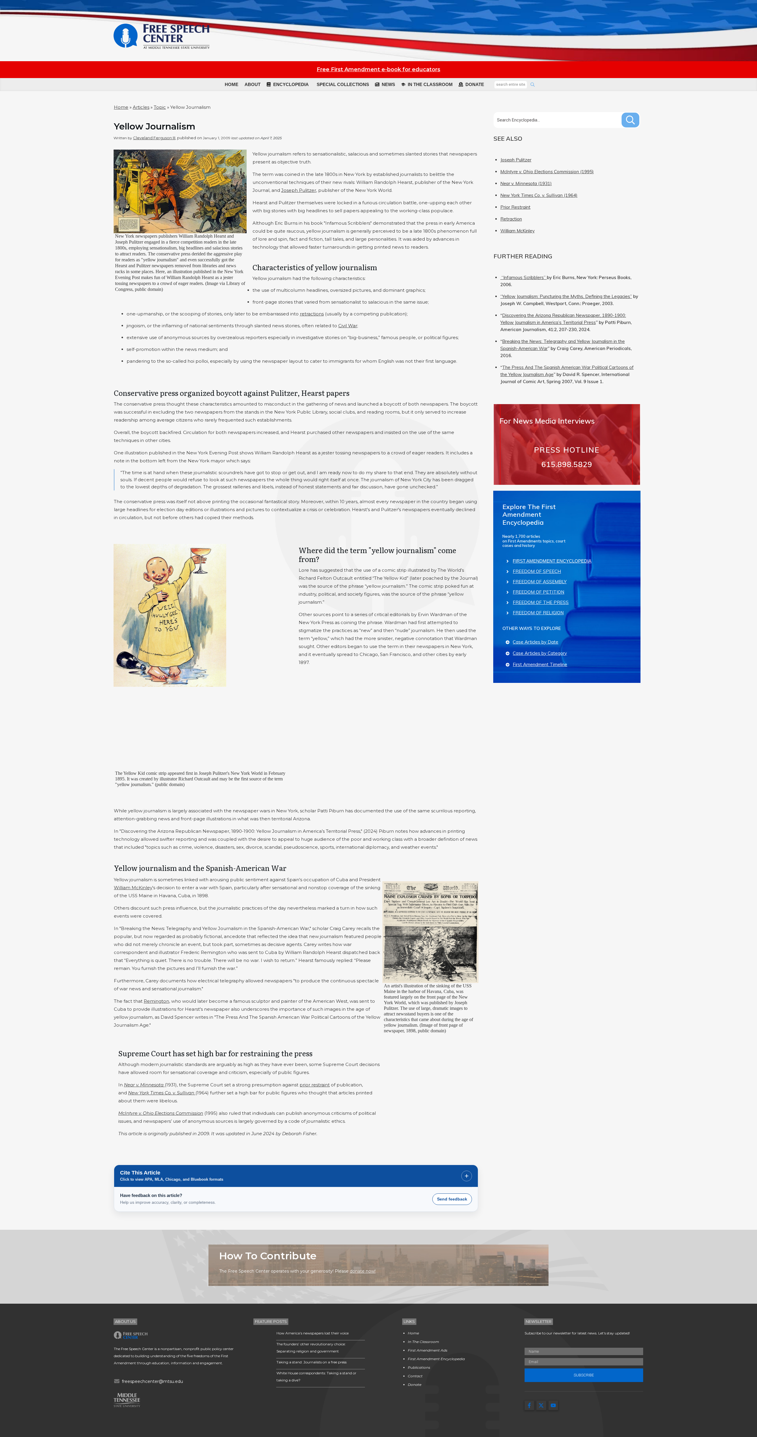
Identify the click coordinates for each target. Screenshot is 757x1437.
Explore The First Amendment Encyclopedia (529, 514)
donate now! (363, 1271)
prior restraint (315, 1085)
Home (121, 107)
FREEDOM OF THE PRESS (541, 602)
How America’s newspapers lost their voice (312, 1333)
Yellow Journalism (154, 126)
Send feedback (452, 1199)
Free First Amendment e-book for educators (378, 69)
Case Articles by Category (540, 653)
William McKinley (133, 887)
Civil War (347, 325)
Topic (160, 107)
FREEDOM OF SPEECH (537, 571)
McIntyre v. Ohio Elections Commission (160, 1113)
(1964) (539, 195)
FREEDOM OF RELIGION (538, 612)
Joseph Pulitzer (298, 190)
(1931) (526, 183)
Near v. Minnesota (144, 1085)
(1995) (547, 171)
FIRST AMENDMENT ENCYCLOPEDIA (552, 560)
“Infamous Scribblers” (523, 277)
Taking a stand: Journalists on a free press (311, 1362)
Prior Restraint (515, 207)
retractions (312, 314)
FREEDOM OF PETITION (538, 592)
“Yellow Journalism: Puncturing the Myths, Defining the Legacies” (566, 296)
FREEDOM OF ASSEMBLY (540, 581)
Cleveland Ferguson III (154, 137)
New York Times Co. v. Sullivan (161, 1093)
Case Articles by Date (535, 642)
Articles (141, 107)
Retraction (511, 219)
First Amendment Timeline (540, 664)
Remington (156, 1001)
